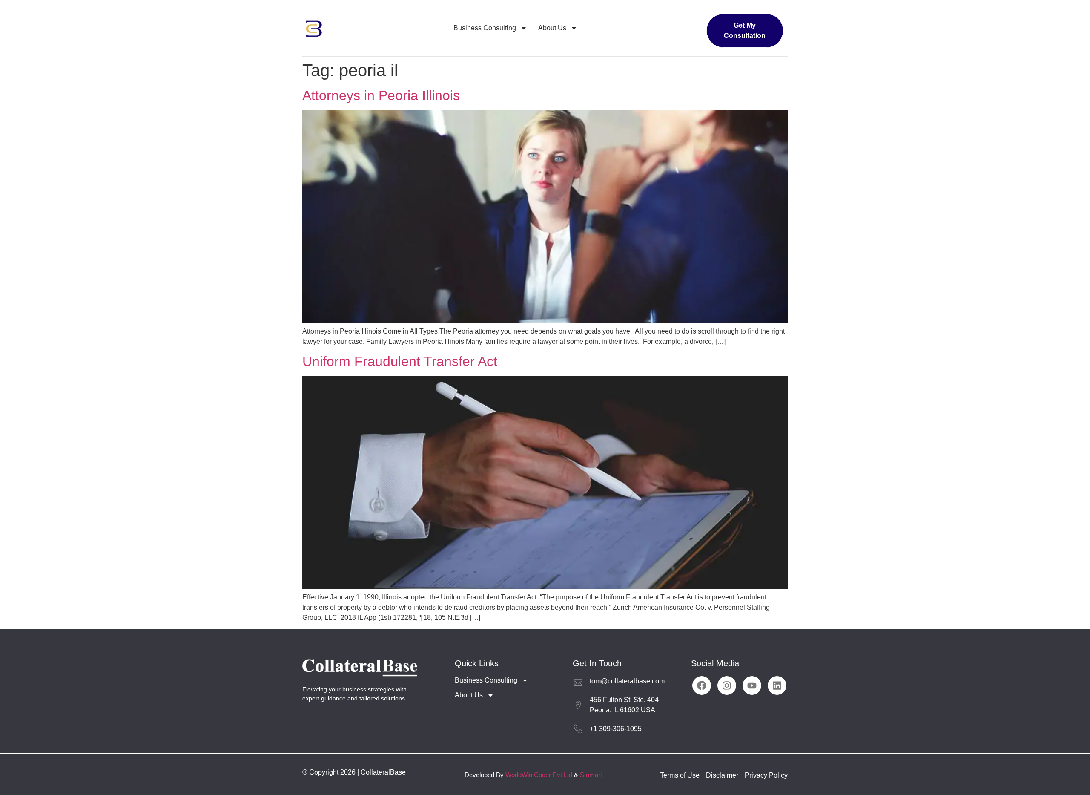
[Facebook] (701, 685)
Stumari (591, 774)
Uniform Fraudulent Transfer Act (399, 361)
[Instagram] (726, 685)
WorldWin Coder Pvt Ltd (538, 774)
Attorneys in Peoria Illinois (381, 95)
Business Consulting (484, 28)
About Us (552, 28)
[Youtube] (752, 685)
